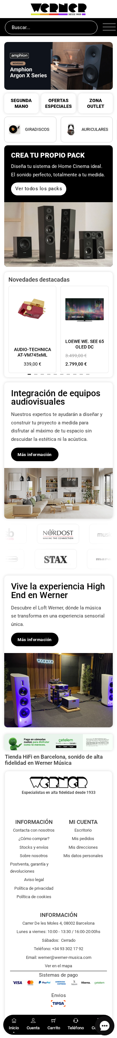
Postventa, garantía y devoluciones (29, 867)
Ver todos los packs (38, 189)
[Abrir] (107, 27)
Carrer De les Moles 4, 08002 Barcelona (58, 923)
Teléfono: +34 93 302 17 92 (58, 948)
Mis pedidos (83, 838)
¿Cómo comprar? (34, 838)
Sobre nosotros (34, 855)
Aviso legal (34, 879)
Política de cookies (34, 896)
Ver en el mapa (58, 965)
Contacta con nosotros (34, 830)
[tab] (29, 374)
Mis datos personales (83, 855)
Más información (35, 454)
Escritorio (83, 830)
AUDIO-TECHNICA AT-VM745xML (32, 352)
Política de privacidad (33, 888)
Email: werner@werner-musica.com (58, 957)
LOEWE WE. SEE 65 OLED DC (84, 344)
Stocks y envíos (34, 847)
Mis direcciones (83, 847)
